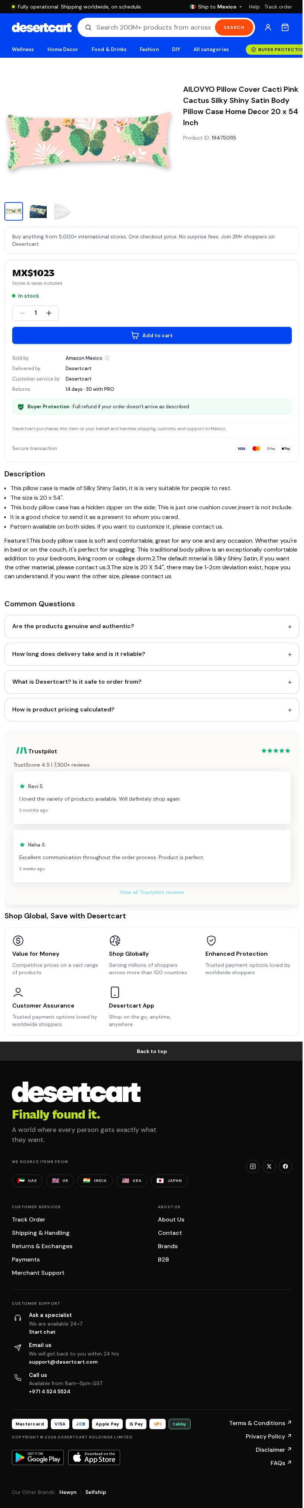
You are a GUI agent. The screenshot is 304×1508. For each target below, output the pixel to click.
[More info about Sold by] (107, 358)
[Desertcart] (42, 27)
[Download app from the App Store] (94, 1457)
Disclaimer (274, 1450)
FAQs (281, 1463)
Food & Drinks (109, 49)
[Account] (268, 27)
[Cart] (285, 27)
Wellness (23, 49)
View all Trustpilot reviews (152, 892)
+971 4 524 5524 (49, 1391)
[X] (269, 1166)
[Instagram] (253, 1166)
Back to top (152, 1051)
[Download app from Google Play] (38, 1457)
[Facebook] (285, 1166)
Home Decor (63, 49)
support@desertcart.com (63, 1361)
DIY (176, 49)
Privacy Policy (269, 1436)
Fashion (149, 49)
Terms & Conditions (260, 1423)
